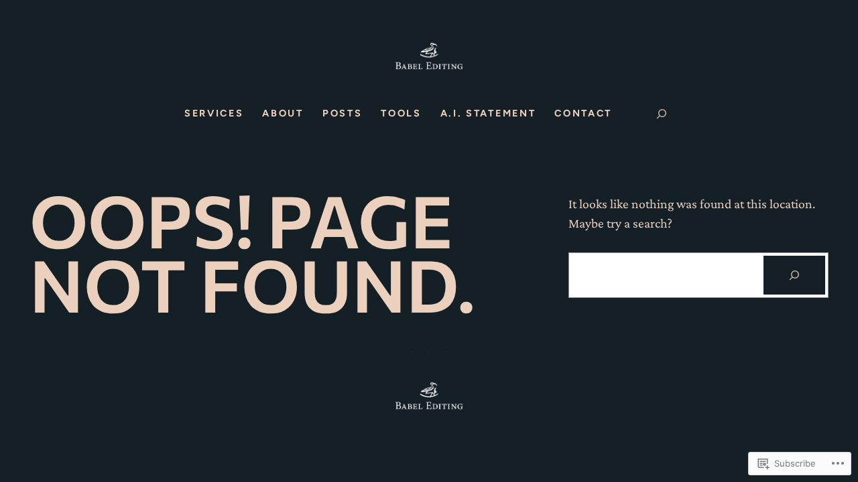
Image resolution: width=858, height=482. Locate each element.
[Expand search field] (661, 113)
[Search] (794, 275)
